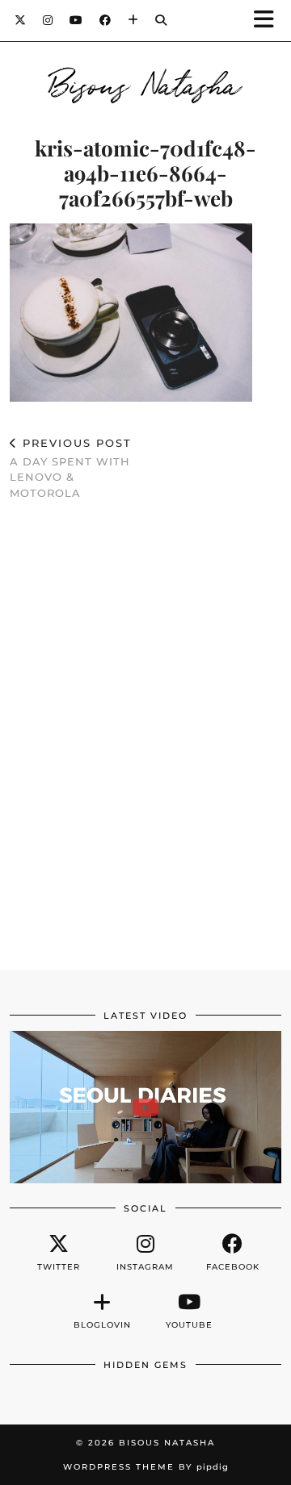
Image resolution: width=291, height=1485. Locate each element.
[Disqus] (145, 747)
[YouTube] (76, 20)
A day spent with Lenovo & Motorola (71, 467)
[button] (269, 20)
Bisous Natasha (146, 82)
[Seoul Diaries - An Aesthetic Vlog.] (145, 1107)
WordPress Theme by (146, 1467)
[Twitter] (21, 20)
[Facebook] (105, 20)
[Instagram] (48, 20)
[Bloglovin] (133, 20)
